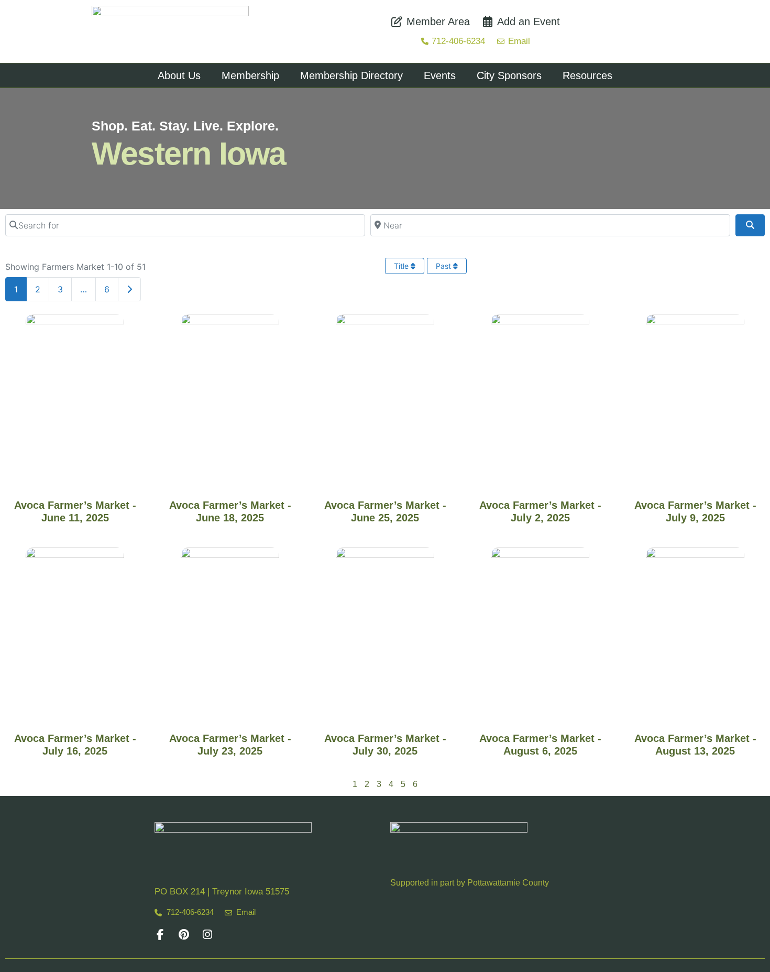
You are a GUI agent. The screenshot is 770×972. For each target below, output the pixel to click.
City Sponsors (509, 75)
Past (444, 265)
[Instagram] (207, 934)
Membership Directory (351, 75)
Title (402, 265)
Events (440, 75)
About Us (179, 75)
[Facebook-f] (160, 934)
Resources (587, 75)
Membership (250, 75)
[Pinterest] (183, 934)
